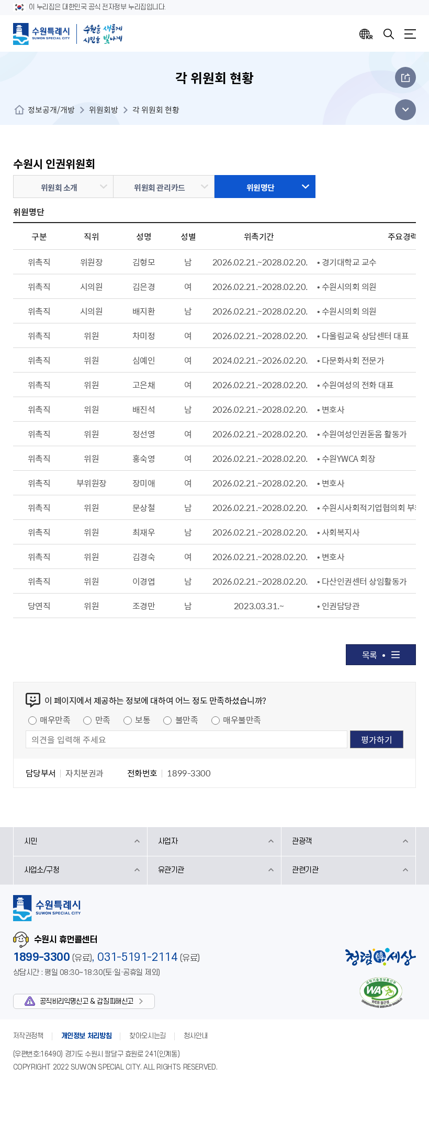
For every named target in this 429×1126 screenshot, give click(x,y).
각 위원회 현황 (155, 109)
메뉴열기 (410, 34)
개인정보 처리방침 (86, 1036)
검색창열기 (388, 34)
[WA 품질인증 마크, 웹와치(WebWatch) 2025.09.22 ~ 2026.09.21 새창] (380, 992)
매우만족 (55, 719)
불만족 (186, 719)
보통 (142, 719)
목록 (369, 654)
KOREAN (366, 34)
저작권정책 (28, 1036)
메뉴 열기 (402, 109)
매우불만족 (242, 719)
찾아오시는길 (147, 1036)
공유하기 (405, 77)
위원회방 (103, 109)
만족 (102, 719)
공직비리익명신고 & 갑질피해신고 (86, 1001)
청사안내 (196, 1036)
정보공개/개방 (51, 109)
